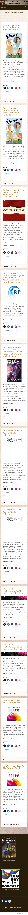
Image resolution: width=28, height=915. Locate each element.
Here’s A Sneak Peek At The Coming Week (13, 702)
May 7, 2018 (7, 183)
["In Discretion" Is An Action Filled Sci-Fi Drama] (14, 528)
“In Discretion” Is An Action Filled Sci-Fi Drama (12, 433)
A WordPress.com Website (13, 907)
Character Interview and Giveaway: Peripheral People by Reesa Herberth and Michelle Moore (12, 351)
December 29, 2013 (9, 759)
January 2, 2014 (8, 502)
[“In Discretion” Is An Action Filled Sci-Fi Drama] (14, 449)
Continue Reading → (9, 81)
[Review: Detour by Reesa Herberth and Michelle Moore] (14, 45)
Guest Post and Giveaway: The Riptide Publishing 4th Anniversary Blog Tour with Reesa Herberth (13, 277)
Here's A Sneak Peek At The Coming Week (13, 767)
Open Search (25, 7)
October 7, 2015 (8, 340)
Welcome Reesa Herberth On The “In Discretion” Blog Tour (13, 591)
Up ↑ (14, 909)
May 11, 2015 (7, 423)
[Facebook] (6, 901)
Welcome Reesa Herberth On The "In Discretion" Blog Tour (13, 647)
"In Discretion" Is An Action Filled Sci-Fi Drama (12, 512)
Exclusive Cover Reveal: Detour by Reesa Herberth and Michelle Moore (14, 193)
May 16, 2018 (7, 101)
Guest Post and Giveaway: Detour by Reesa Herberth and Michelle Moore (12, 111)
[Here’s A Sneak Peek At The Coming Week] (14, 713)
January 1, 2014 (8, 637)
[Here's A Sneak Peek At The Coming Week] (14, 779)
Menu (5, 7)
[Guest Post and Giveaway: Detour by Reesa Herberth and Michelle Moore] (14, 131)
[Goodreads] (9, 901)
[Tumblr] (2, 901)
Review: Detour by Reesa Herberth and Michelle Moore (12, 27)
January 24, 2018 (8, 266)
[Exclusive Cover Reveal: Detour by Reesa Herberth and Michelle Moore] (14, 210)
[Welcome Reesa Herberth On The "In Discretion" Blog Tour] (14, 654)
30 (16, 340)
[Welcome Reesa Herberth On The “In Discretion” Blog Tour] (14, 598)
